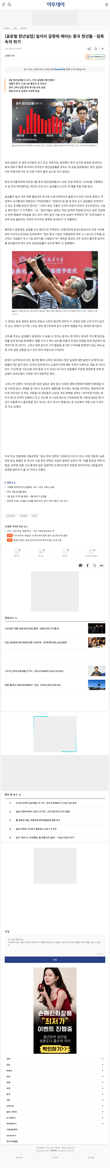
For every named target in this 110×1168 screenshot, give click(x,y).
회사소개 (19, 1157)
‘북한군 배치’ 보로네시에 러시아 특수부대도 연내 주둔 (35, 540)
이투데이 (6, 28)
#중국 (34, 515)
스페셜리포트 (12, 1129)
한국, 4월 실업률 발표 (16, 491)
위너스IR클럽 (12, 1141)
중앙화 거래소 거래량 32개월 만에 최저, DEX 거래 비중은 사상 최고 (37, 500)
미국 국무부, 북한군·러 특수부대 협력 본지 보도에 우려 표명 (37, 535)
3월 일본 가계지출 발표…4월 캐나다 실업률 (26, 496)
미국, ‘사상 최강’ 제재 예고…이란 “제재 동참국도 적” (31, 530)
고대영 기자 (10, 55)
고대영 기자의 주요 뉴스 (16, 526)
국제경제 (23, 28)
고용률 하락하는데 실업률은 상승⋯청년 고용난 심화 (30, 487)
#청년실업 (11, 515)
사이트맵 (91, 1157)
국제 (15, 28)
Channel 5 (11, 1135)
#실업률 (23, 515)
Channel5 (59, 69)
